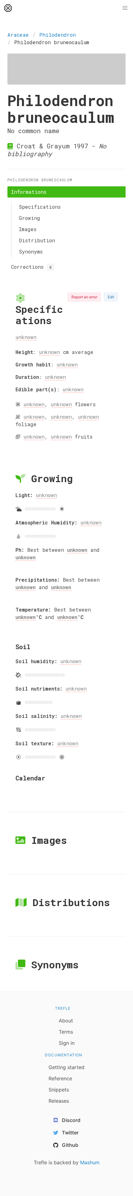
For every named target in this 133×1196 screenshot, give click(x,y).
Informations (28, 191)
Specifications (40, 206)
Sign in (67, 1043)
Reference (60, 1078)
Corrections (31, 266)
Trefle (63, 1008)
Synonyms (31, 251)
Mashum (90, 1162)
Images (27, 229)
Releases (59, 1101)
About (66, 1020)
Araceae (18, 34)
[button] (125, 8)
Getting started (66, 1067)
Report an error (84, 297)
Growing (29, 218)
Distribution (37, 240)
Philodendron (57, 34)
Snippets (59, 1090)
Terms (66, 1032)
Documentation (64, 1055)
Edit (111, 297)
